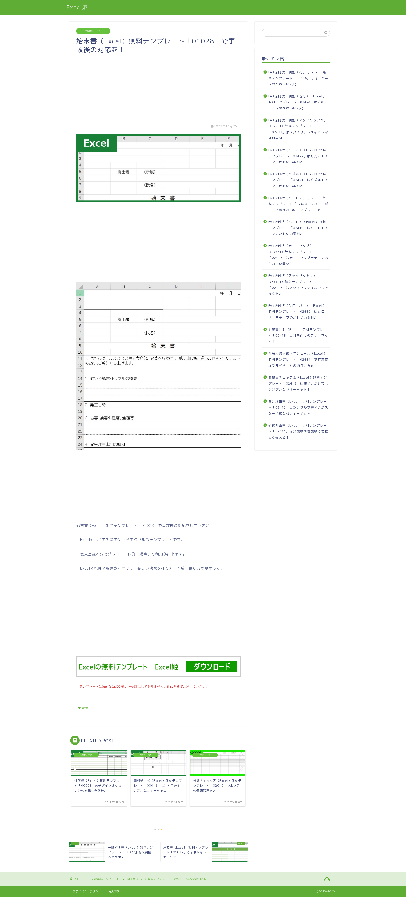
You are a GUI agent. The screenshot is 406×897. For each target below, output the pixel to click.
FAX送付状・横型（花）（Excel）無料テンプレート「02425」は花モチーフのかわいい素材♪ (298, 78)
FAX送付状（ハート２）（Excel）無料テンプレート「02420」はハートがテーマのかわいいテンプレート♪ (298, 204)
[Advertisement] (158, 87)
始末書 (84, 707)
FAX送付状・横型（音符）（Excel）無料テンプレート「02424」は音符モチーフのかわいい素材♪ (298, 102)
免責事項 (114, 891)
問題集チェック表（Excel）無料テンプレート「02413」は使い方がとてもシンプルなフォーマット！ (298, 383)
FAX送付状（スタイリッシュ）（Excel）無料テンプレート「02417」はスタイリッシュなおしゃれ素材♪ (298, 284)
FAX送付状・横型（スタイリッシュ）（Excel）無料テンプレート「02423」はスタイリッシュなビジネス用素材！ (298, 129)
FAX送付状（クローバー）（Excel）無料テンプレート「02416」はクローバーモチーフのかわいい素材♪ (298, 311)
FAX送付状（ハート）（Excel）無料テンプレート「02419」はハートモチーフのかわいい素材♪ (298, 227)
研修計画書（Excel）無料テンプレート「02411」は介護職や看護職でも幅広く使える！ (298, 431)
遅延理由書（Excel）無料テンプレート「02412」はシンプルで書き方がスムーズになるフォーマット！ (298, 407)
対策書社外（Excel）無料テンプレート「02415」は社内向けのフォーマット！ (298, 335)
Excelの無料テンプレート (93, 31)
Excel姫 (77, 7)
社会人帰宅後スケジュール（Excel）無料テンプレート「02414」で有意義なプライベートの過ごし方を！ (298, 359)
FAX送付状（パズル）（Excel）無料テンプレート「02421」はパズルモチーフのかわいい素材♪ (298, 180)
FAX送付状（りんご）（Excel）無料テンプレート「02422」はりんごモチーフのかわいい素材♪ (298, 156)
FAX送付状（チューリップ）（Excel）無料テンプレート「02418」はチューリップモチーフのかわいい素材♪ (298, 254)
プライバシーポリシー (87, 891)
